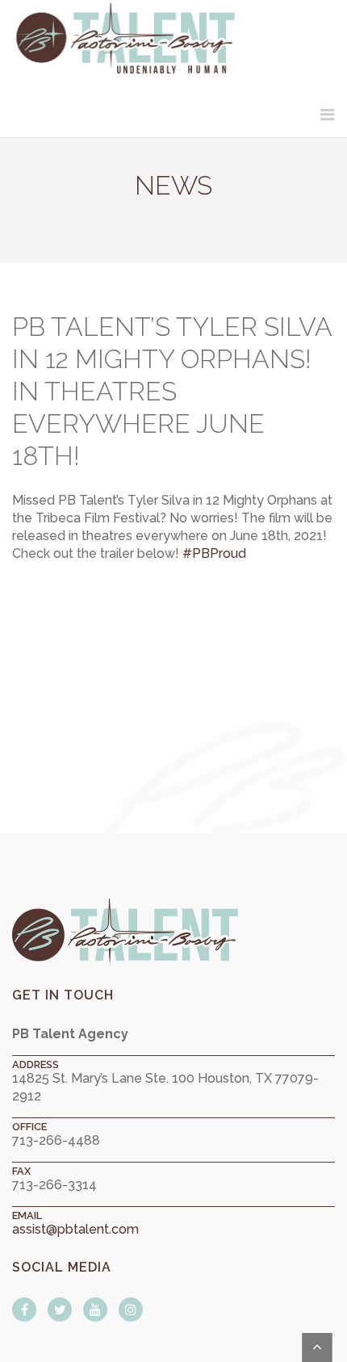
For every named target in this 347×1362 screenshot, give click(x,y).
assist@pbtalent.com (75, 1229)
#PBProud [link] (214, 553)
